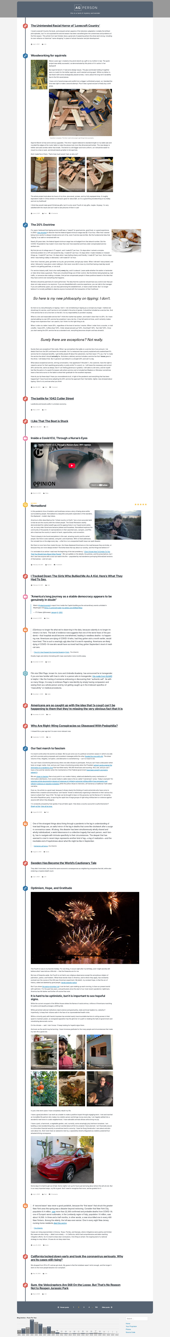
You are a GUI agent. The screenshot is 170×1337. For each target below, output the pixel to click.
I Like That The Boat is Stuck (49, 421)
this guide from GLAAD (102, 676)
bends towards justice (69, 983)
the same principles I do (50, 987)
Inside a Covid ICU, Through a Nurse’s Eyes (59, 438)
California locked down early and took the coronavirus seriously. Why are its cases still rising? (77, 1258)
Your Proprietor (131, 1326)
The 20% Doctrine (43, 224)
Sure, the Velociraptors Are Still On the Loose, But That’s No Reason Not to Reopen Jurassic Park (76, 1286)
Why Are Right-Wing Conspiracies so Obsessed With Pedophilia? (74, 725)
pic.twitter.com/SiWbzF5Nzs (72, 608)
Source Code (130, 1332)
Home (128, 1324)
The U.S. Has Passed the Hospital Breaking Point (51, 652)
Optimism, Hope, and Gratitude (51, 888)
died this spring (60, 1223)
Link (45, 44)
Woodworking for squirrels (48, 55)
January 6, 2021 (57, 612)
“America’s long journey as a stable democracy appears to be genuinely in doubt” (71, 598)
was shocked (42, 233)
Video (46, 493)
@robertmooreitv (44, 605)
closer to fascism (42, 777)
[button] (44, 174)
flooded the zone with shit (94, 756)
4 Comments (54, 213)
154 (96, 1307)
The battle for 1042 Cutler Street (52, 398)
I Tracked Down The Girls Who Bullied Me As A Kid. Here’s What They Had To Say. (77, 577)
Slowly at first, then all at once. (42, 806)
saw (53, 1211)
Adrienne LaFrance (41, 846)
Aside (48, 694)
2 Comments (54, 1194)
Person (86, 8)
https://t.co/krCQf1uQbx (53, 608)
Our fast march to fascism (48, 748)
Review (49, 564)
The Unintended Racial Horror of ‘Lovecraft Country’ (65, 25)
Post (45, 213)
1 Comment (54, 387)
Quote (49, 662)
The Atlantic (38, 1228)
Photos (128, 1329)
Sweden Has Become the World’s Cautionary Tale (63, 863)
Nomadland (38, 505)
